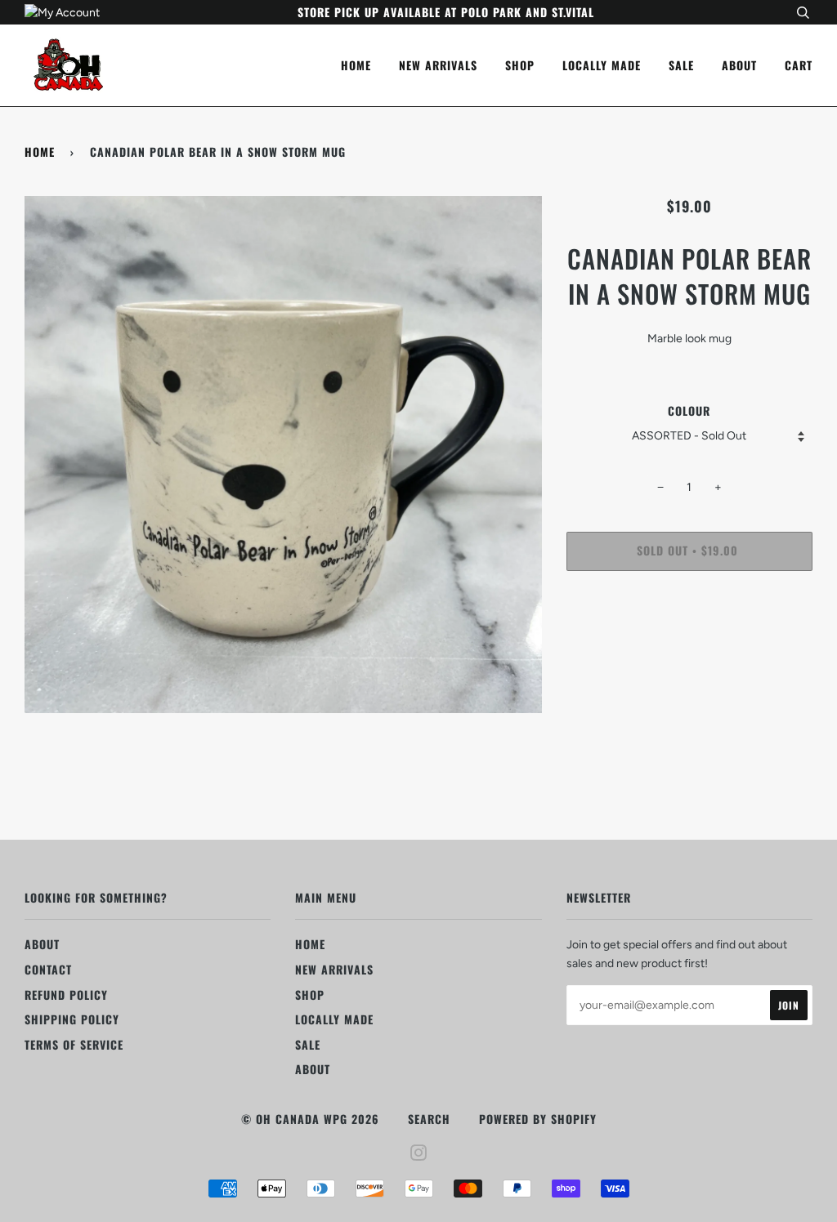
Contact (48, 969)
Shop (520, 65)
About (739, 65)
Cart (798, 65)
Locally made (601, 65)
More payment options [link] (689, 639)
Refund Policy (66, 994)
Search (429, 1118)
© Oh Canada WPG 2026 (310, 1118)
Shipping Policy (72, 1019)
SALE (681, 65)
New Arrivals (438, 65)
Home (356, 65)
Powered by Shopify (538, 1118)
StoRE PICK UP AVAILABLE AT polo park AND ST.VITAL (446, 11)
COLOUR (689, 410)
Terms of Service (74, 1044)
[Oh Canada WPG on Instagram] (418, 1153)
